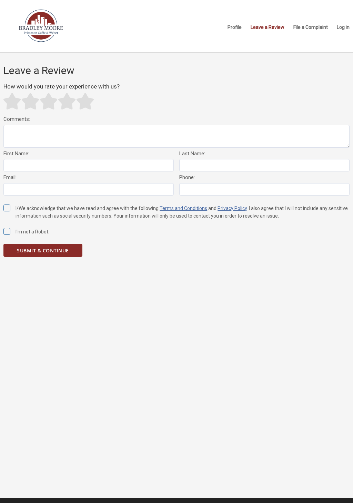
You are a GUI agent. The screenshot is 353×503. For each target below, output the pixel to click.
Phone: (187, 177)
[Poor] (12, 101)
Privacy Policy (232, 208)
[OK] (48, 101)
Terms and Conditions (183, 208)
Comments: (16, 119)
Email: (10, 177)
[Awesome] (85, 101)
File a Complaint (310, 27)
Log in (343, 27)
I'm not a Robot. (32, 231)
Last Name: (192, 153)
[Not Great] (30, 101)
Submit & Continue (43, 250)
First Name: (16, 153)
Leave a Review (267, 27)
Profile (235, 27)
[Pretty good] (66, 101)
